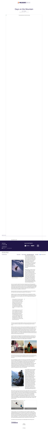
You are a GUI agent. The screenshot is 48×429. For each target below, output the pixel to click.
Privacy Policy (18, 254)
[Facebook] (11, 422)
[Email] (17, 422)
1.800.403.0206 (10, 248)
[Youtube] (6, 244)
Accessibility (36, 254)
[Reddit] (13, 422)
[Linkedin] (12, 422)
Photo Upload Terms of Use (30, 254)
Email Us (4, 248)
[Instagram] (2, 244)
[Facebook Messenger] (16, 422)
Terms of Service (24, 254)
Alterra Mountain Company (4, 254)
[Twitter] (3, 244)
